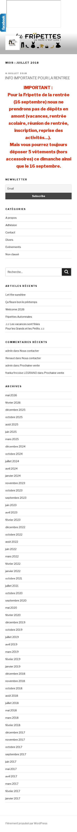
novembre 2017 (15, 739)
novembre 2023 (15, 483)
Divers (9, 239)
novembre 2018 (15, 681)
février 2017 (12, 791)
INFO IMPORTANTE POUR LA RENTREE (37, 78)
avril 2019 (11, 644)
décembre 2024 (15, 446)
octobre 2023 (13, 490)
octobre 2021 (13, 578)
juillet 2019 (12, 637)
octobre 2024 (14, 454)
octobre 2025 (14, 417)
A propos (11, 217)
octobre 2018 (13, 688)
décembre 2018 (15, 673)
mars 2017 (11, 783)
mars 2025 (12, 439)
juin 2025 (11, 431)
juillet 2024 (12, 461)
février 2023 (12, 520)
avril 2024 (11, 468)
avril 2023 (11, 512)
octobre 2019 (13, 629)
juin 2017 (10, 761)
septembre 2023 (15, 497)
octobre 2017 (13, 747)
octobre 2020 (14, 593)
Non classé (12, 254)
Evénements (13, 247)
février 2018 (12, 725)
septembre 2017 (15, 754)
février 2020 (13, 615)
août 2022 (11, 541)
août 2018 (11, 695)
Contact (10, 232)
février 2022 (12, 563)
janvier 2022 (12, 571)
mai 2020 (11, 607)
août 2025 (11, 424)
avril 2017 (11, 776)
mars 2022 (12, 556)
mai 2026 (11, 395)
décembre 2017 (15, 732)
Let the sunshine (15, 294)
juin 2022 (10, 549)
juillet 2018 (12, 703)
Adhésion (11, 225)
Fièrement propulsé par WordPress (26, 823)
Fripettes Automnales (18, 316)
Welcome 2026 (15, 309)
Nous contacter (29, 350)
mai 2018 (11, 710)
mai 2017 (11, 769)
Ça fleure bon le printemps (21, 302)
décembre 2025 (15, 409)
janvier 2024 (13, 475)
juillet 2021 (12, 585)
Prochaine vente (30, 365)
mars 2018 (12, 717)
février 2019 (12, 659)
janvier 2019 (12, 666)
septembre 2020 (16, 600)
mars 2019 (12, 651)
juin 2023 (10, 505)
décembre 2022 (15, 527)
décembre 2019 (15, 622)
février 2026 (13, 402)
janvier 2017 (12, 798)
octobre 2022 (13, 534)
